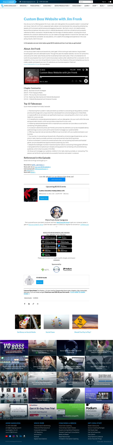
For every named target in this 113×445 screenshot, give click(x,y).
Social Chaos (50, 332)
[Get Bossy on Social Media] (28, 322)
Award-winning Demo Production (69, 430)
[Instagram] (13, 436)
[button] (110, 1)
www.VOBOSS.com (11, 432)
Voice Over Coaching (65, 426)
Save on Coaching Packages (96, 428)
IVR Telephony (38, 432)
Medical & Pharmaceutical (42, 428)
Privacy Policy (100, 441)
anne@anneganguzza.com (28, 1)
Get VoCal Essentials (94, 432)
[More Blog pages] (104, 5)
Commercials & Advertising (42, 426)
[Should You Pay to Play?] (85, 322)
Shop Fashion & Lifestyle (95, 436)
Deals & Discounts (93, 426)
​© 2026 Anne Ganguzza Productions (14, 441)
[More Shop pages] (97, 5)
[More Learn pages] (89, 5)
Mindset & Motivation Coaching (68, 439)
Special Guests (28, 298)
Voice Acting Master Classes (67, 428)
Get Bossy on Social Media (26, 332)
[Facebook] (10, 436)
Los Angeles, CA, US (11, 430)
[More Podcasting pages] (40, 5)
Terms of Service (107, 441)
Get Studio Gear (93, 430)
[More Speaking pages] (27, 5)
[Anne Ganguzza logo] (2, 6)
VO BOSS (35, 298)
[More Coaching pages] (51, 5)
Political (36, 436)
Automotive (37, 434)
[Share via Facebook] (25, 304)
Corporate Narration (40, 430)
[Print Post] (37, 304)
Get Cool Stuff (95, 423)
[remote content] (56, 76)
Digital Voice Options (40, 439)
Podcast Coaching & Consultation (69, 432)
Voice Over (39, 423)
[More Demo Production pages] (69, 5)
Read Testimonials (64, 436)
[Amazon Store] (24, 436)
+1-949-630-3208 (11, 426)
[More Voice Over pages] (81, 5)
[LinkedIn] (20, 436)
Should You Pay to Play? (82, 332)
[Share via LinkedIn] (29, 304)
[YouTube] (6, 436)
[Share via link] (33, 304)
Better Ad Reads (64, 434)
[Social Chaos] (56, 322)
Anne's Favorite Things (95, 439)
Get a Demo (91, 434)
